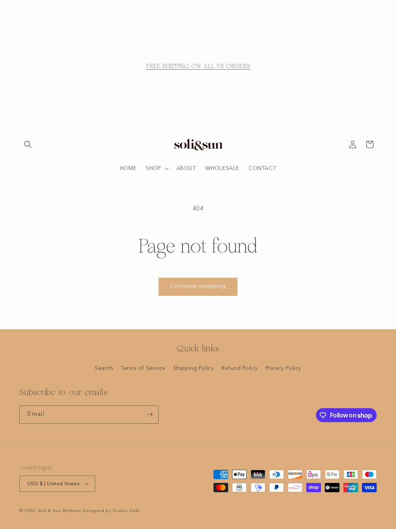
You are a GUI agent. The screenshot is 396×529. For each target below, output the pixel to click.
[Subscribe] (149, 414)
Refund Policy (240, 368)
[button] (27, 144)
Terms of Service (143, 368)
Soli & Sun (49, 511)
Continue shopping (198, 286)
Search (104, 368)
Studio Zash (126, 511)
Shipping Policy (193, 368)
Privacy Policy (283, 368)
